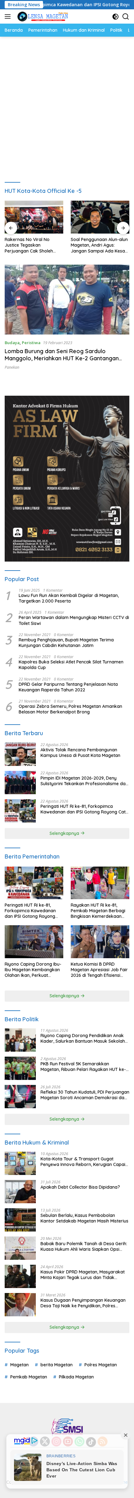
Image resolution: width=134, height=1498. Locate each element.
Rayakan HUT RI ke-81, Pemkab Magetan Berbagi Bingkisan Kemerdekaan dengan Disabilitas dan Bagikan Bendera (98, 910)
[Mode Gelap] (115, 16)
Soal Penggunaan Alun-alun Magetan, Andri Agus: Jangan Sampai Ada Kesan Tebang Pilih (99, 245)
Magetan (19, 1365)
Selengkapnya (65, 833)
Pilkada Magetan (76, 1377)
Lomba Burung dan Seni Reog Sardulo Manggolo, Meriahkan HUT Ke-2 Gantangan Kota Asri (62, 358)
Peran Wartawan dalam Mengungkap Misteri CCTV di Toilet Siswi (74, 620)
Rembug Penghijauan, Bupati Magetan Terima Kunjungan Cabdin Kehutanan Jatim (66, 642)
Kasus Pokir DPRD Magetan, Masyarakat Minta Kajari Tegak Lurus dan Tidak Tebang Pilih (83, 1274)
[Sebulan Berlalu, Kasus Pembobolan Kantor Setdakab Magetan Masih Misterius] (20, 1220)
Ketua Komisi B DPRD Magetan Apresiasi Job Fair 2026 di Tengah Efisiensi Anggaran (99, 969)
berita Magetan (57, 1365)
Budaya (12, 342)
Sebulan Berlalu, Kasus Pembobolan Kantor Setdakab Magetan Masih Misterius (84, 1218)
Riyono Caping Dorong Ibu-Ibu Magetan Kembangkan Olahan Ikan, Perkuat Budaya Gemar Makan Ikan (33, 969)
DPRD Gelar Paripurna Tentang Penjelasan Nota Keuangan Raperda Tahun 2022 (68, 687)
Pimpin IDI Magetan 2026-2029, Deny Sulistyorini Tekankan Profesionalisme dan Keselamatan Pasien (84, 780)
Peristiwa (31, 342)
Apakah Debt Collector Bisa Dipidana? (80, 1187)
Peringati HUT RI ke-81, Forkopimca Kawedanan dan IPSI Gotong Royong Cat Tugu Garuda (83, 809)
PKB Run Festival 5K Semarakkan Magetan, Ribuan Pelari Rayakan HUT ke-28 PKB (83, 1066)
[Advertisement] (67, 106)
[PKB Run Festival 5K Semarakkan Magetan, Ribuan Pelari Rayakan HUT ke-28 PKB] (20, 1068)
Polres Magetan (100, 1365)
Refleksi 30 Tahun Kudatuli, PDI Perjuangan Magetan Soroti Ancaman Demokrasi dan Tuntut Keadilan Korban (85, 1094)
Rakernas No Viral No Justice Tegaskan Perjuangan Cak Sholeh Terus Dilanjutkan (29, 245)
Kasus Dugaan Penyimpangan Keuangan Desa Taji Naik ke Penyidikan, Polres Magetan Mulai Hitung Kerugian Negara (83, 1303)
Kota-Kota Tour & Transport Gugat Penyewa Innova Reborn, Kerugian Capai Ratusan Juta (83, 1161)
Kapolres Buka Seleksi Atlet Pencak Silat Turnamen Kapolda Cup (71, 664)
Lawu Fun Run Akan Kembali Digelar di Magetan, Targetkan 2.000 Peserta (69, 598)
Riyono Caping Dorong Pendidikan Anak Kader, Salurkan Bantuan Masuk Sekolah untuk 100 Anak (83, 1038)
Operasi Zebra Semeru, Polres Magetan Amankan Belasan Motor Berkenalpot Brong (70, 709)
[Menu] (9, 16)
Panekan (12, 367)
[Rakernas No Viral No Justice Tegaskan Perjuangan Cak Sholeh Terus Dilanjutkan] (34, 217)
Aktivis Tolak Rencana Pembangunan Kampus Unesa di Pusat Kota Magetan (80, 752)
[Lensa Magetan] (42, 16)
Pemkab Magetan (28, 1377)
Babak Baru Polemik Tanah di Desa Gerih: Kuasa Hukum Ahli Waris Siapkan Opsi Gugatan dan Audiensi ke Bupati (84, 1246)
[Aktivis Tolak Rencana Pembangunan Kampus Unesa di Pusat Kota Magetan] (20, 754)
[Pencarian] (125, 16)
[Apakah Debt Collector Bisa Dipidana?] (20, 1191)
